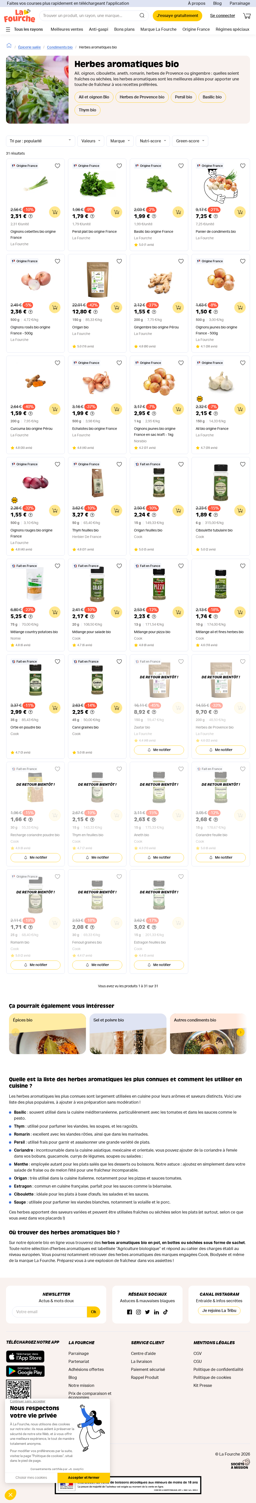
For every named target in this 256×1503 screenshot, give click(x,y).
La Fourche (81, 1342)
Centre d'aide (143, 1354)
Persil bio (183, 97)
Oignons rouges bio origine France (31, 533)
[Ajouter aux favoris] (57, 166)
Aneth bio (141, 835)
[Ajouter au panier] (54, 212)
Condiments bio (60, 47)
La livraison (141, 1362)
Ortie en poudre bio (25, 727)
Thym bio (87, 110)
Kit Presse (203, 1386)
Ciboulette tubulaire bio (214, 530)
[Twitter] (147, 1312)
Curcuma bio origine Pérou (31, 429)
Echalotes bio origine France (94, 429)
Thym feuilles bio (85, 530)
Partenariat (78, 1362)
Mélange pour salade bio (91, 632)
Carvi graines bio (85, 727)
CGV (198, 1354)
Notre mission (81, 1386)
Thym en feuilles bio (87, 835)
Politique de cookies (212, 1378)
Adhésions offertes (86, 1370)
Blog (217, 3)
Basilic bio (212, 97)
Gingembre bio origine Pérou (156, 327)
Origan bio (80, 327)
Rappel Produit (145, 1378)
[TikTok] (165, 1312)
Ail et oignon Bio (94, 97)
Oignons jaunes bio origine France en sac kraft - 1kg (155, 432)
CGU (198, 1362)
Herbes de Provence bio (142, 97)
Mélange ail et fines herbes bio (220, 632)
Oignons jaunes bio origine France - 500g (216, 330)
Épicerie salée (29, 47)
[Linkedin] (156, 1312)
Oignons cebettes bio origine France (33, 235)
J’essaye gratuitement (177, 16)
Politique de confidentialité (218, 1370)
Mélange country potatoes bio (34, 632)
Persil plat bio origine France (94, 232)
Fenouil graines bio (87, 942)
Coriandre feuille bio (211, 835)
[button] (240, 1032)
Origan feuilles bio (148, 530)
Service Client (147, 1342)
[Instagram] (138, 1312)
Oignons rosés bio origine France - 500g (30, 330)
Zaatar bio (142, 727)
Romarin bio (19, 942)
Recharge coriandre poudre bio (35, 835)
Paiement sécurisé (148, 1370)
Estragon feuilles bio (150, 942)
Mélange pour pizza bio (152, 632)
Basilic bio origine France (153, 232)
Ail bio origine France (212, 429)
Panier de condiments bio (216, 232)
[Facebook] (129, 1312)
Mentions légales (214, 1342)
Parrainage (240, 3)
